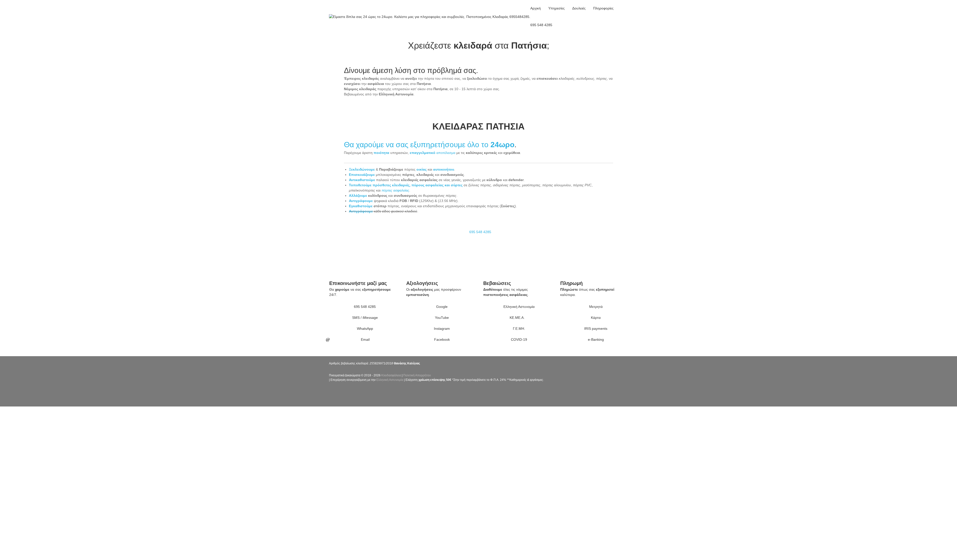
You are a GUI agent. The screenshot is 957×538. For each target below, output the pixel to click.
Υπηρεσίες (556, 8)
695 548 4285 (541, 25)
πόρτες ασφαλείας (395, 190)
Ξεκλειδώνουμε (362, 169)
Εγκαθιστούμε (361, 206)
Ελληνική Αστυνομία (389, 380)
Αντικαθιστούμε (362, 180)
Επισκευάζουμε (362, 175)
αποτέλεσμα (432, 153)
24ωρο (502, 144)
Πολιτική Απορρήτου (417, 375)
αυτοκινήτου (443, 169)
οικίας (421, 169)
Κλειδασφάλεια (391, 375)
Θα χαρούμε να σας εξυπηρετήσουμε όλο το (417, 144)
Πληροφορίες (603, 8)
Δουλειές (579, 8)
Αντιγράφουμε (361, 201)
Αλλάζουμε (358, 196)
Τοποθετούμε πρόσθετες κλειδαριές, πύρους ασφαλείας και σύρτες (406, 185)
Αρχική (535, 8)
